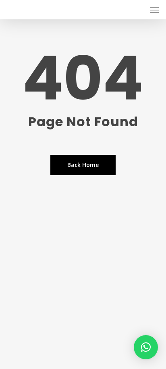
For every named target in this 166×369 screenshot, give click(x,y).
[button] (146, 347)
